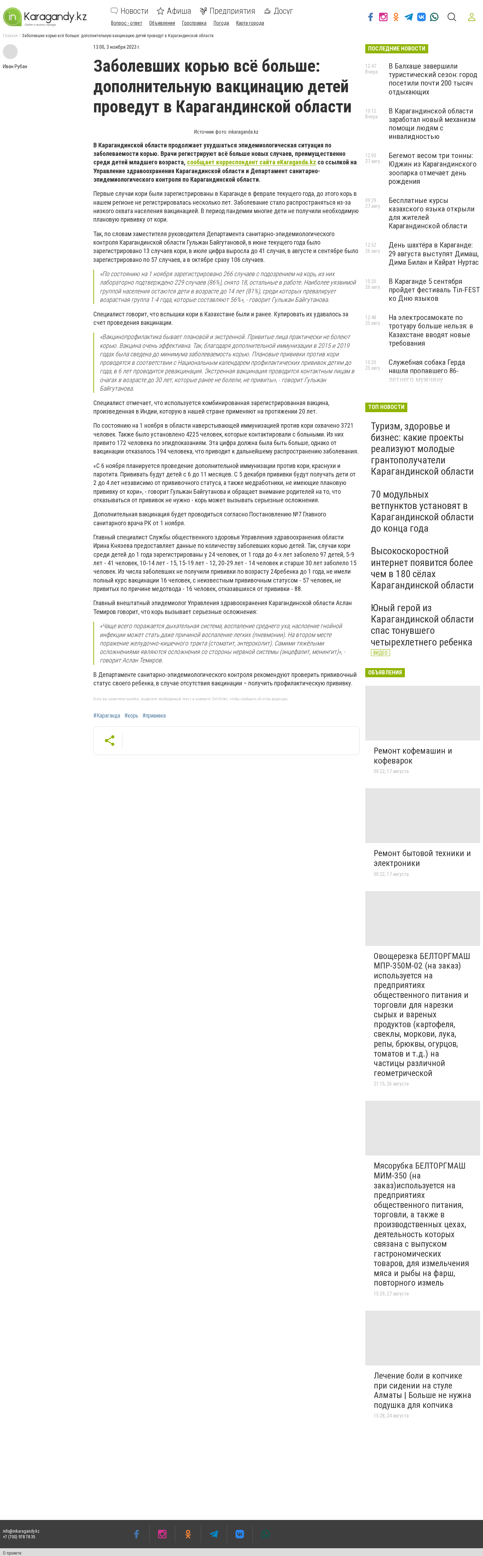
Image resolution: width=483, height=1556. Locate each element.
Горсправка (194, 23)
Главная (10, 35)
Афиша (179, 10)
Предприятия (232, 10)
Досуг (283, 10)
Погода (221, 23)
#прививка (154, 716)
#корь (131, 716)
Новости (135, 10)
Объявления (162, 23)
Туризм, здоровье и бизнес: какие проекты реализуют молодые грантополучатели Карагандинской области (422, 449)
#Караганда (106, 716)
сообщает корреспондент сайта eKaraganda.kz (251, 162)
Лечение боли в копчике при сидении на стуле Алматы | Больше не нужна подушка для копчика (422, 1390)
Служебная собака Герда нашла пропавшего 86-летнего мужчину (427, 371)
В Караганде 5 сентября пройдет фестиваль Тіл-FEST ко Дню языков (434, 290)
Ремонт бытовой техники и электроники (422, 858)
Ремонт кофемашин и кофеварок (413, 756)
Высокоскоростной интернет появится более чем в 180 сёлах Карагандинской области (422, 568)
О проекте (12, 1553)
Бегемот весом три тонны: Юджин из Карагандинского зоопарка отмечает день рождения (433, 168)
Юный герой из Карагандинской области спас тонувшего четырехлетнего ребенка (422, 625)
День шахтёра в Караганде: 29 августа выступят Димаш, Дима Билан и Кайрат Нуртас (434, 253)
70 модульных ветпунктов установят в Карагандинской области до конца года (422, 511)
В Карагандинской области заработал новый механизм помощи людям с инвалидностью (432, 124)
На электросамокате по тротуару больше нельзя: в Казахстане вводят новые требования (431, 330)
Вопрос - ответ (126, 23)
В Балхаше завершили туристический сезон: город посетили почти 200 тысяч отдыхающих (433, 79)
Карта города (250, 23)
